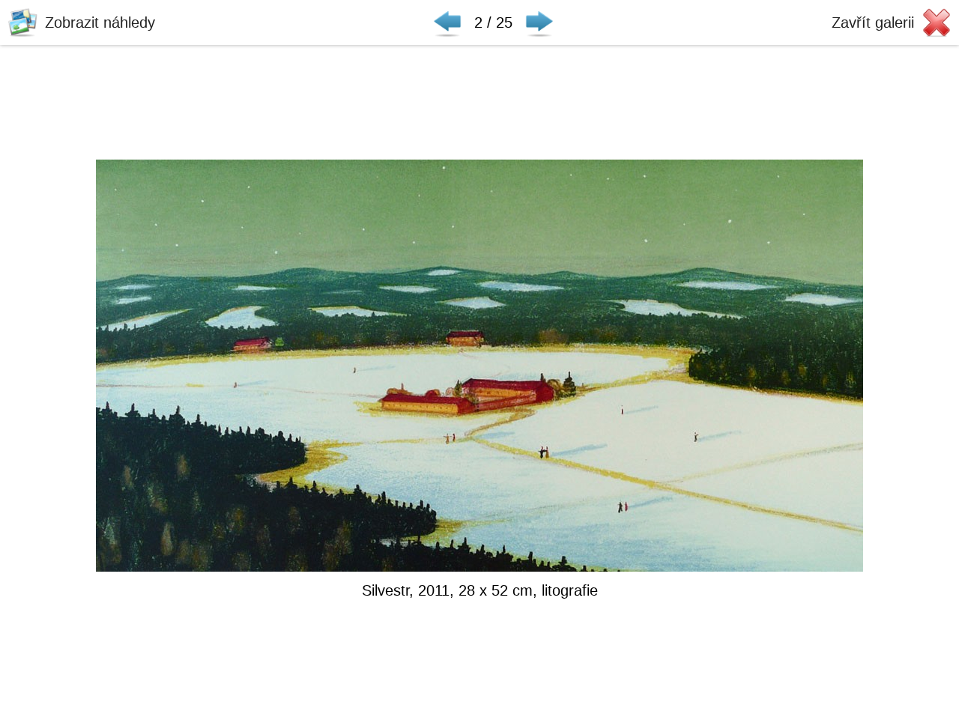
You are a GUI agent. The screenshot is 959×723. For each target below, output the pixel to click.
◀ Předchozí (447, 22)
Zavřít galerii (873, 22)
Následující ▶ (539, 22)
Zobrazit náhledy (100, 22)
